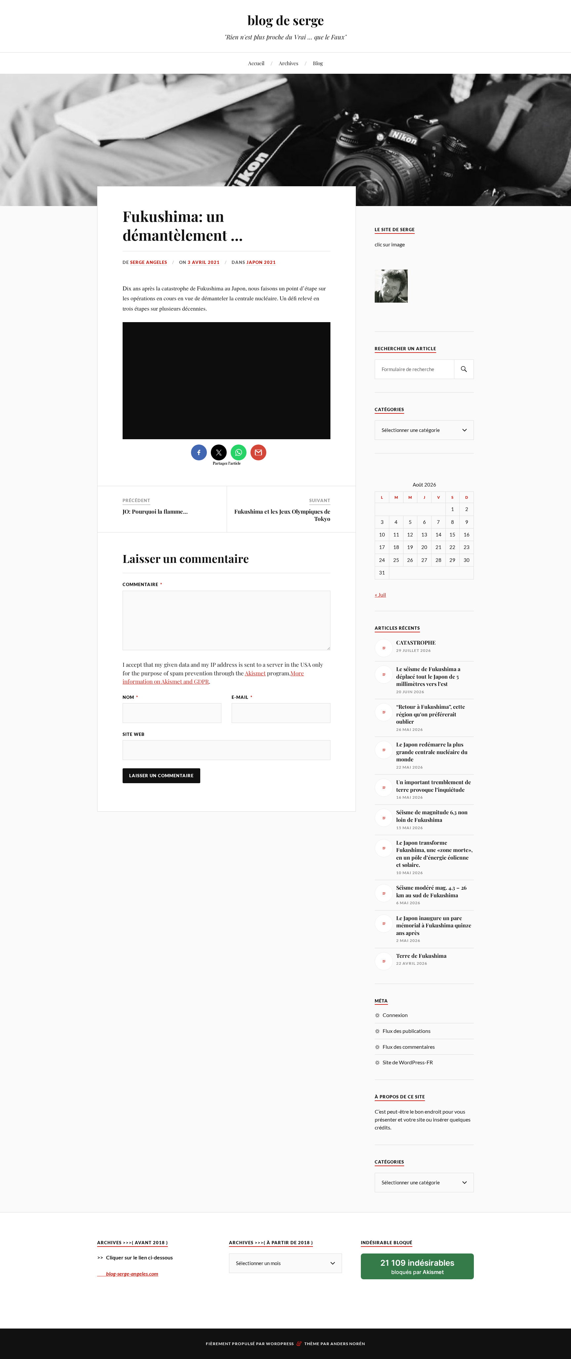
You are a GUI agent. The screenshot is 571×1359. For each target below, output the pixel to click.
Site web (134, 734)
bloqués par (417, 1266)
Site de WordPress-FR (408, 1062)
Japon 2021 (261, 262)
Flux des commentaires (409, 1046)
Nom (130, 697)
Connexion (395, 1015)
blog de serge (285, 20)
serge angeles (148, 262)
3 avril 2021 (204, 262)
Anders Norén (347, 1343)
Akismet (255, 673)
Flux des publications (407, 1031)
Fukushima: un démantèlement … (183, 225)
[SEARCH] (464, 369)
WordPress (280, 1343)
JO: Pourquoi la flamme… (155, 511)
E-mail (242, 697)
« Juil (380, 594)
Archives (288, 63)
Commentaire (142, 584)
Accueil (256, 63)
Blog (318, 63)
